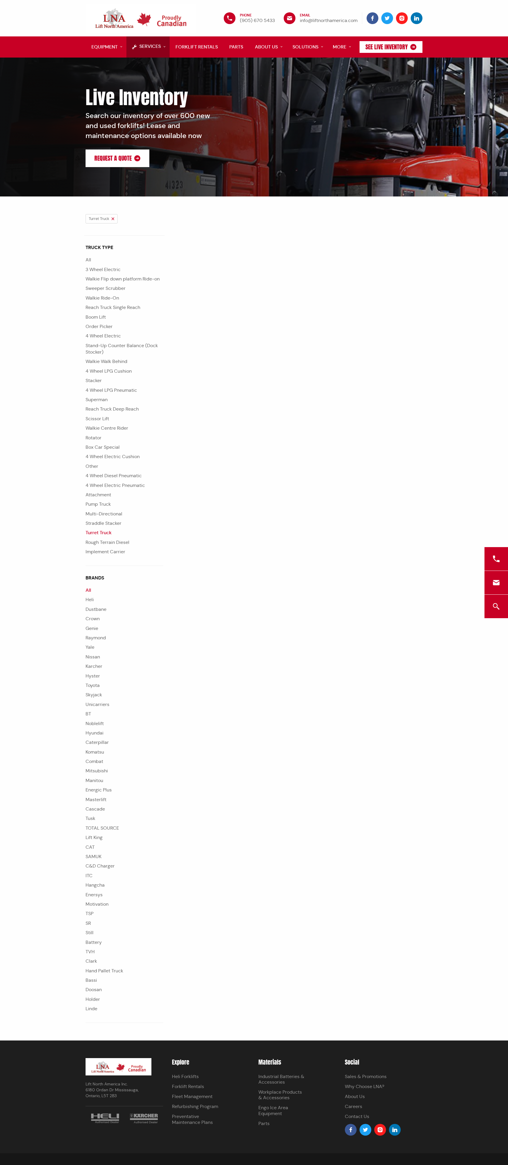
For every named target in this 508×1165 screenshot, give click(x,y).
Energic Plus (99, 790)
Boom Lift (96, 317)
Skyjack (94, 694)
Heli (90, 599)
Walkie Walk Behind (106, 361)
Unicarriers (97, 704)
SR (88, 923)
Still (89, 932)
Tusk (90, 818)
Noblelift (95, 723)
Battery (94, 942)
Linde (91, 1008)
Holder (93, 999)
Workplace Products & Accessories (280, 1094)
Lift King (94, 837)
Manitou (94, 780)
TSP (89, 913)
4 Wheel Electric (103, 336)
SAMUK (93, 856)
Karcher (94, 666)
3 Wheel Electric (103, 269)
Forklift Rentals (188, 1086)
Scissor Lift (97, 418)
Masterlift (96, 799)
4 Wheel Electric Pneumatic (115, 485)
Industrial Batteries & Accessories (281, 1079)
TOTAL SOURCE (102, 828)
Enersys (94, 894)
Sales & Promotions (366, 1076)
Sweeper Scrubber (106, 288)
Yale (90, 647)
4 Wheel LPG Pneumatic (111, 390)
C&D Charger (100, 866)
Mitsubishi (97, 771)
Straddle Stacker (103, 523)
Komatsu (95, 752)
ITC (89, 875)
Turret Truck (99, 532)
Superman (97, 399)
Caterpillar (97, 742)
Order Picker (99, 326)
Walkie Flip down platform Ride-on (123, 279)
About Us (355, 1096)
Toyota (93, 685)
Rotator (93, 438)
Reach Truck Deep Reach (112, 409)
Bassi (91, 980)
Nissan (93, 657)
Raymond (96, 638)
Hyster (93, 676)
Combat (94, 761)
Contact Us (357, 1116)
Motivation (97, 904)
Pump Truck (98, 504)
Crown (93, 618)
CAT (90, 847)
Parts (264, 1123)
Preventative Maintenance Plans (192, 1119)
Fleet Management (192, 1096)
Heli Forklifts (185, 1076)
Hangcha (95, 885)
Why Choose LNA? (364, 1086)
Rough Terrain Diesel (107, 542)
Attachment (98, 494)
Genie (92, 628)
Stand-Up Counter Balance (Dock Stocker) (122, 349)
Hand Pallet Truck (104, 971)
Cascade (95, 809)
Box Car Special (103, 447)
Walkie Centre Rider (107, 428)
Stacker (94, 380)
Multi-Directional (104, 514)
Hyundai (94, 733)
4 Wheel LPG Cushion (109, 371)
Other (92, 466)
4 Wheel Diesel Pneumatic (114, 475)
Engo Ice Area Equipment (273, 1110)
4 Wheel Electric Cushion (113, 456)
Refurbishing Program (195, 1106)
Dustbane (96, 609)
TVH (90, 951)
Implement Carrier (105, 551)
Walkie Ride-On (102, 298)
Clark (91, 961)
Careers (353, 1106)
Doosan (94, 989)
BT (88, 714)
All (88, 260)
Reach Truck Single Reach (113, 307)
